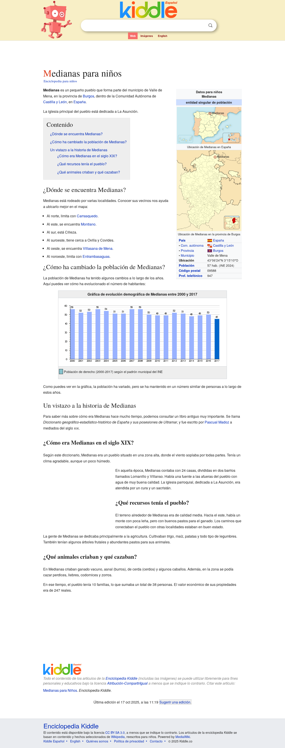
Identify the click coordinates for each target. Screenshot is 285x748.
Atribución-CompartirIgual (127, 683)
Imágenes (146, 36)
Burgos (218, 250)
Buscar (210, 25)
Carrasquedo (87, 215)
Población (186, 265)
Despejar (201, 25)
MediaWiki (182, 736)
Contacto (156, 741)
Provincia (187, 250)
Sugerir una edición (174, 702)
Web (133, 36)
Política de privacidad (129, 741)
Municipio (187, 255)
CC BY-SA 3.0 (115, 732)
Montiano (88, 224)
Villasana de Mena (97, 248)
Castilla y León (223, 245)
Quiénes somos (97, 741)
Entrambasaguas (96, 256)
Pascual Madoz (217, 422)
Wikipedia (118, 736)
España (218, 240)
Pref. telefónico (190, 275)
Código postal (189, 270)
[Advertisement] (142, 53)
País (182, 240)
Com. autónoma (192, 245)
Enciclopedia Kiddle (121, 678)
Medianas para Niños (60, 690)
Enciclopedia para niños (60, 81)
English (162, 36)
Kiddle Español (53, 741)
